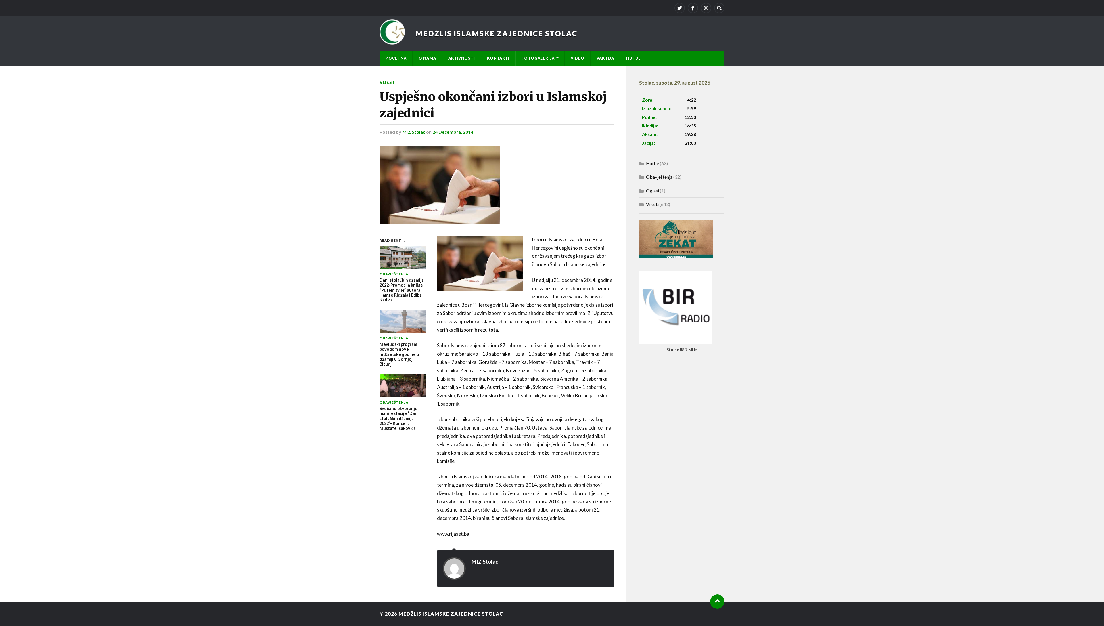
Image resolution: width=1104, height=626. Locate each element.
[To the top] (717, 601)
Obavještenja (659, 177)
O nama (427, 58)
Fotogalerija (538, 58)
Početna (396, 58)
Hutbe (633, 58)
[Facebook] (693, 8)
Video (577, 58)
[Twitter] (679, 8)
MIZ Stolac (413, 132)
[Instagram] (706, 8)
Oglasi (652, 190)
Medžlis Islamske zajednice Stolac (496, 33)
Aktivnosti (461, 58)
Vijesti (388, 82)
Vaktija (605, 58)
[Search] (719, 8)
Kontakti (498, 58)
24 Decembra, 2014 (452, 132)
